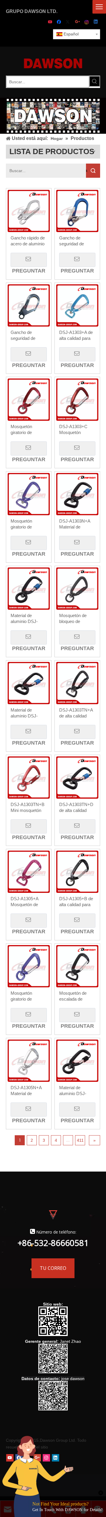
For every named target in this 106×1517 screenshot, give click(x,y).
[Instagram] (87, 22)
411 (80, 1140)
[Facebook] (59, 22)
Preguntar (29, 260)
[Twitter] (68, 22)
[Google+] (78, 22)
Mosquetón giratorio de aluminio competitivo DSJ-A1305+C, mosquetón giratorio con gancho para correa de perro (27, 996)
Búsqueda (86, 170)
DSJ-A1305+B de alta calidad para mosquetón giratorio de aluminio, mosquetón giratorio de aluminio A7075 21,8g (76, 902)
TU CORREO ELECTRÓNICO (53, 1271)
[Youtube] (50, 22)
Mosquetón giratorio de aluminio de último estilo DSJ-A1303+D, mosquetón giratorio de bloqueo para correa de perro (28, 524)
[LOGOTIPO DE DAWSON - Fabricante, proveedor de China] (53, 63)
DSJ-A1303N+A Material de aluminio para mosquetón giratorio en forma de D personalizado (76, 524)
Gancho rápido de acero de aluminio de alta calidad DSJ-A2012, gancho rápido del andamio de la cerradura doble (28, 241)
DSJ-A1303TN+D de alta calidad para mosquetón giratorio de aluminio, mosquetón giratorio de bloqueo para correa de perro (76, 807)
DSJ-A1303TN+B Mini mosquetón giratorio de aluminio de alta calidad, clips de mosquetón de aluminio (27, 807)
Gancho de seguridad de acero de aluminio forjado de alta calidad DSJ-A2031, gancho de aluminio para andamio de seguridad (28, 335)
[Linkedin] (96, 22)
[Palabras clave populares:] (94, 81)
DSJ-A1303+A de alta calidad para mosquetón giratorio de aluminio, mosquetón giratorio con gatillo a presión (77, 335)
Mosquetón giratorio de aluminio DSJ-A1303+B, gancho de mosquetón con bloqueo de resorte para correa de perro (28, 429)
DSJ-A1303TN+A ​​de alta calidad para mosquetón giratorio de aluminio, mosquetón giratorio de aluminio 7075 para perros (77, 713)
